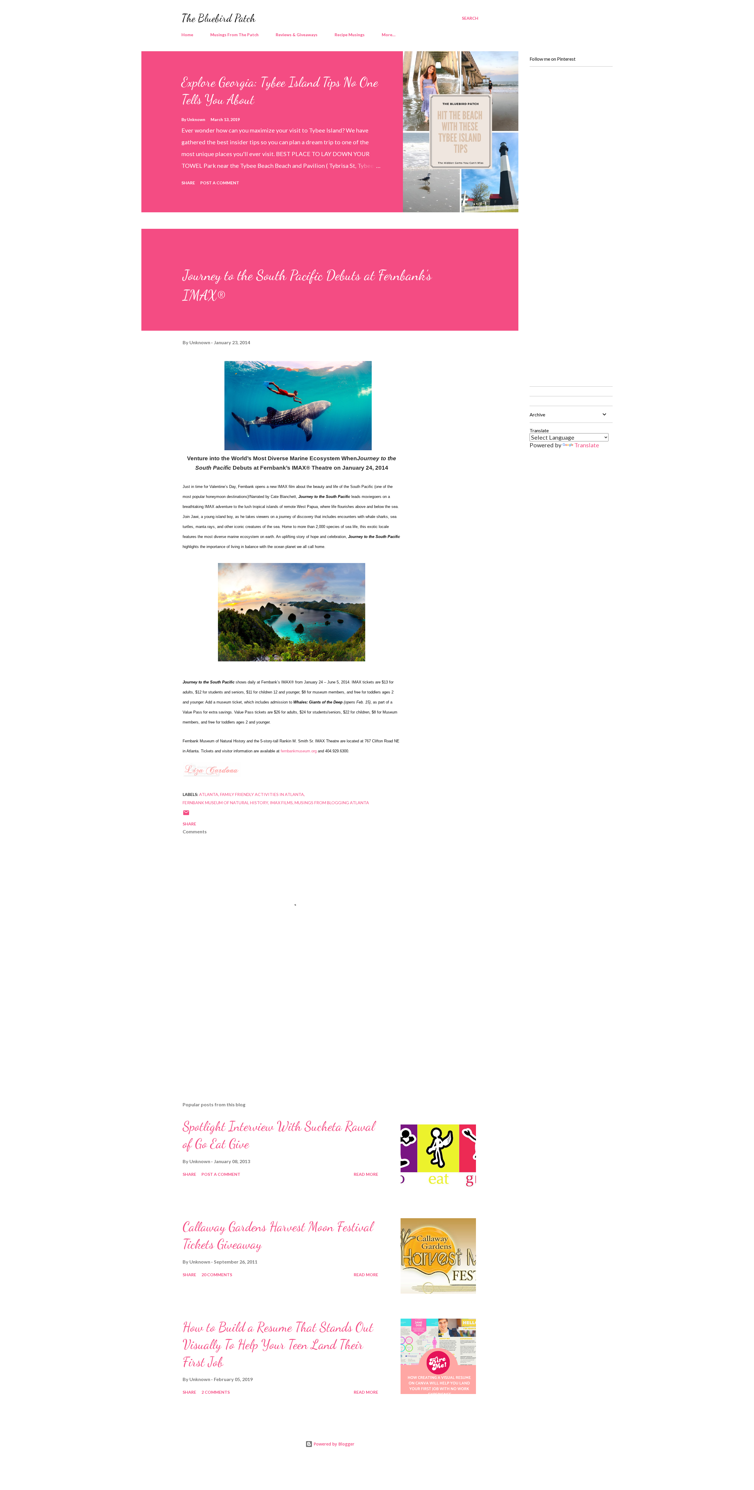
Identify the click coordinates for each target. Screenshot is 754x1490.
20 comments (216, 1274)
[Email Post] (186, 814)
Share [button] (188, 182)
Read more (366, 1174)
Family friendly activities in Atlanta (262, 794)
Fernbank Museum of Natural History (225, 802)
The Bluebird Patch (218, 18)
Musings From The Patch (234, 34)
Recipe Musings (350, 34)
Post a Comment (219, 182)
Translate (586, 444)
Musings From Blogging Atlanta (332, 802)
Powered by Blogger (333, 1444)
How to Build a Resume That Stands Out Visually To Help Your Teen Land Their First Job (278, 1344)
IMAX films (281, 802)
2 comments (215, 1392)
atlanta (208, 794)
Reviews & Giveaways (297, 34)
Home (187, 34)
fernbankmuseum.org (299, 751)
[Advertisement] (282, 1028)
